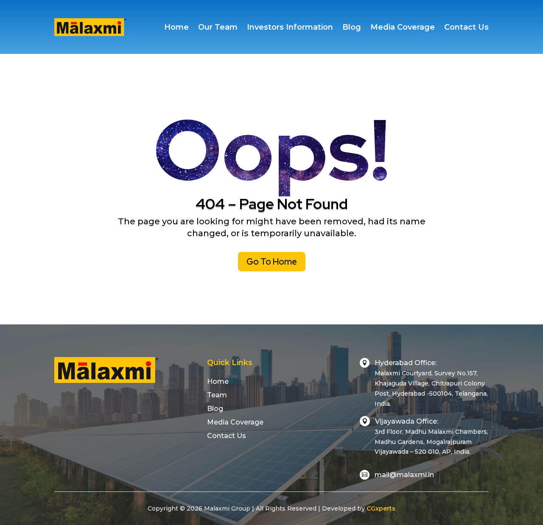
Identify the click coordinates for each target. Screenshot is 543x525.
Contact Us (466, 27)
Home (176, 27)
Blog (351, 27)
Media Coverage (402, 27)
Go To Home (271, 261)
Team (217, 395)
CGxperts (381, 508)
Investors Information (290, 27)
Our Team (218, 27)
